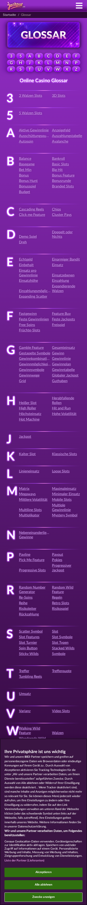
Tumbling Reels (30, 676)
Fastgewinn (28, 314)
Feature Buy (61, 314)
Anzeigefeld (61, 130)
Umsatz (25, 694)
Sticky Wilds (29, 654)
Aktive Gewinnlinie (34, 130)
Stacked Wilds (63, 648)
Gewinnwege (29, 375)
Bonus (24, 175)
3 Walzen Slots (30, 95)
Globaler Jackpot (65, 375)
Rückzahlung (29, 614)
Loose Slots (61, 471)
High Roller (27, 408)
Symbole (58, 654)
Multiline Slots (30, 510)
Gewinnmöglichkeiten (36, 364)
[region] (43, 822)
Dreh (23, 242)
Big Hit (57, 170)
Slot (55, 631)
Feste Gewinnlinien (34, 319)
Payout (57, 554)
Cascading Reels (31, 209)
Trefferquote (61, 671)
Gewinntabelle (63, 370)
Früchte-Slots (29, 330)
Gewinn (58, 353)
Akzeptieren (43, 872)
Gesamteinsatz (63, 347)
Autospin (26, 141)
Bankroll (58, 158)
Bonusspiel (27, 186)
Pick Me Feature (31, 560)
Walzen (58, 733)
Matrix (24, 488)
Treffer (24, 671)
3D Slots (58, 95)
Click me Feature (32, 215)
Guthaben (60, 381)
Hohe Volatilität (64, 414)
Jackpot (25, 436)
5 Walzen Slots (30, 113)
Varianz (25, 711)
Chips (56, 209)
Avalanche (60, 141)
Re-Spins (26, 597)
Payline (24, 554)
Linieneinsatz (29, 471)
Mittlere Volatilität (33, 499)
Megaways (27, 494)
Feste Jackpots (63, 319)
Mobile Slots (62, 499)
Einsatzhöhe (28, 280)
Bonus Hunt (28, 181)
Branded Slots (63, 186)
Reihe (23, 603)
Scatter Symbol (31, 631)
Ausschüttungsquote (35, 136)
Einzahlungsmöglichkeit (37, 291)
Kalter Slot (27, 454)
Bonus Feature (63, 175)
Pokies (57, 560)
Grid (22, 381)
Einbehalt (26, 265)
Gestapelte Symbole (34, 353)
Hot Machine (29, 419)
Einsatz (57, 265)
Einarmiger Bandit (66, 259)
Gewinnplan (61, 364)
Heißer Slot (28, 403)
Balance (25, 158)
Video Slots (61, 711)
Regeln (57, 597)
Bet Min (25, 170)
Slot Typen (60, 642)
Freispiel (58, 325)
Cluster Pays (62, 215)
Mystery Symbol (64, 515)
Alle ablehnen (43, 884)
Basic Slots (60, 164)
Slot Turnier (28, 642)
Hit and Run (61, 408)
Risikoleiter (27, 608)
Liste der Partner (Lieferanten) (24, 860)
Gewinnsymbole (31, 370)
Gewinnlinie (61, 358)
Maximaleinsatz (64, 488)
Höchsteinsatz (30, 414)
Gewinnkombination (35, 358)
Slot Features (29, 637)
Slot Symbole (62, 637)
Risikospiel (60, 608)
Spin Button (28, 648)
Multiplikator (29, 515)
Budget (24, 192)
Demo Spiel (28, 236)
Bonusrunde (61, 181)
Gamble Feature (31, 347)
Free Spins (27, 325)
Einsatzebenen (63, 275)
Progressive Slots (32, 570)
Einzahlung (60, 280)
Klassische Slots (64, 454)
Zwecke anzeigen (43, 897)
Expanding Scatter (33, 296)
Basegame (27, 164)
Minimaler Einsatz (66, 494)
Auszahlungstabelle (67, 136)
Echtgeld (26, 259)
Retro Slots (60, 603)
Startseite (9, 15)
